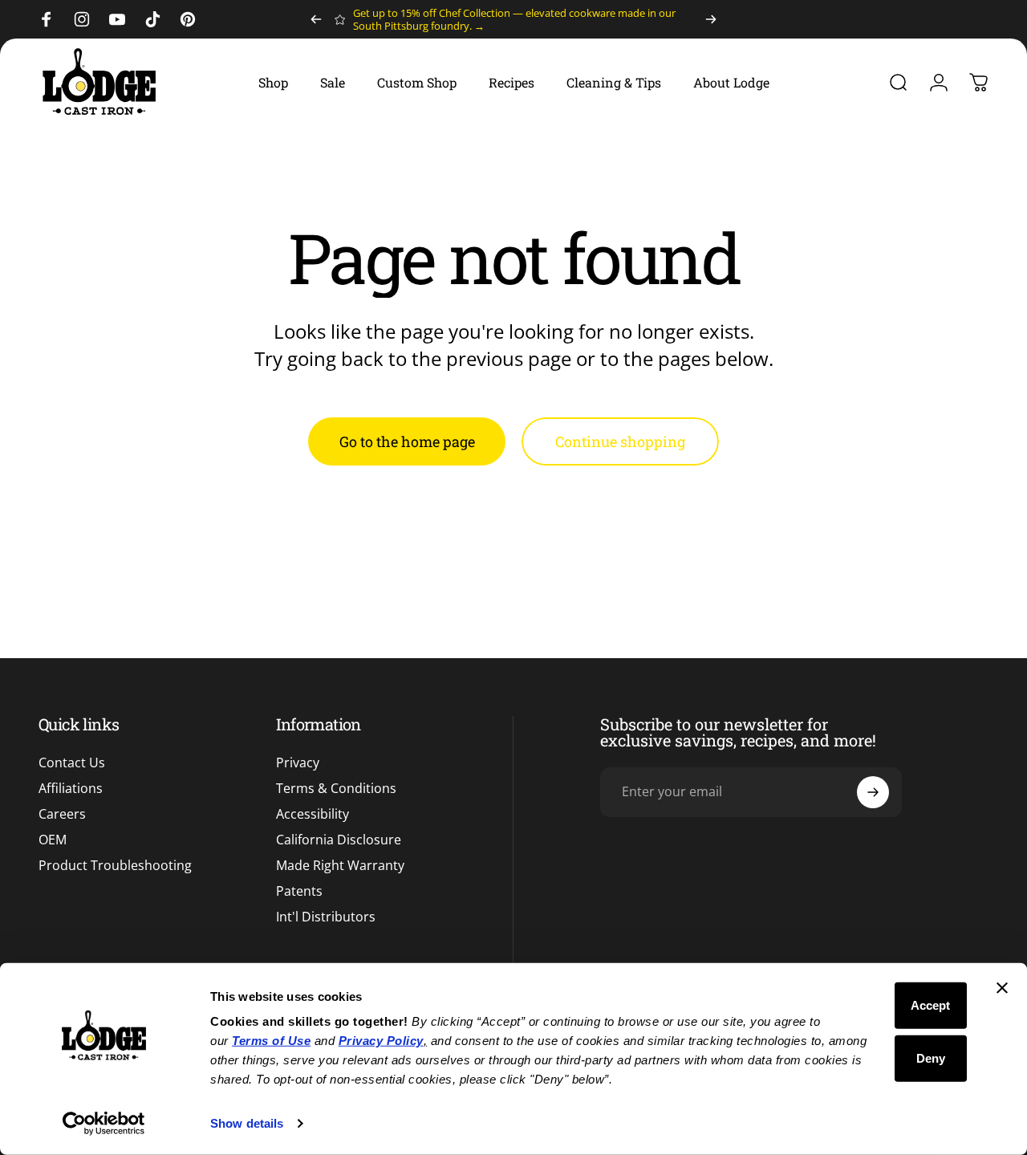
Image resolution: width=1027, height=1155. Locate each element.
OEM (53, 840)
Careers (62, 814)
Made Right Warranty (340, 865)
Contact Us (72, 762)
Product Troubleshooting (115, 865)
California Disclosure (338, 840)
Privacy (297, 762)
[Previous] (316, 19)
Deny (930, 1057)
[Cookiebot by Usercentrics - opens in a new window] (104, 1124)
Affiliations (71, 788)
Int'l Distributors (325, 917)
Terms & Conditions (336, 788)
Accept (930, 1005)
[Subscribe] (873, 792)
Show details (246, 1123)
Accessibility (312, 814)
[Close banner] (1002, 988)
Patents (299, 891)
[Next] (711, 19)
